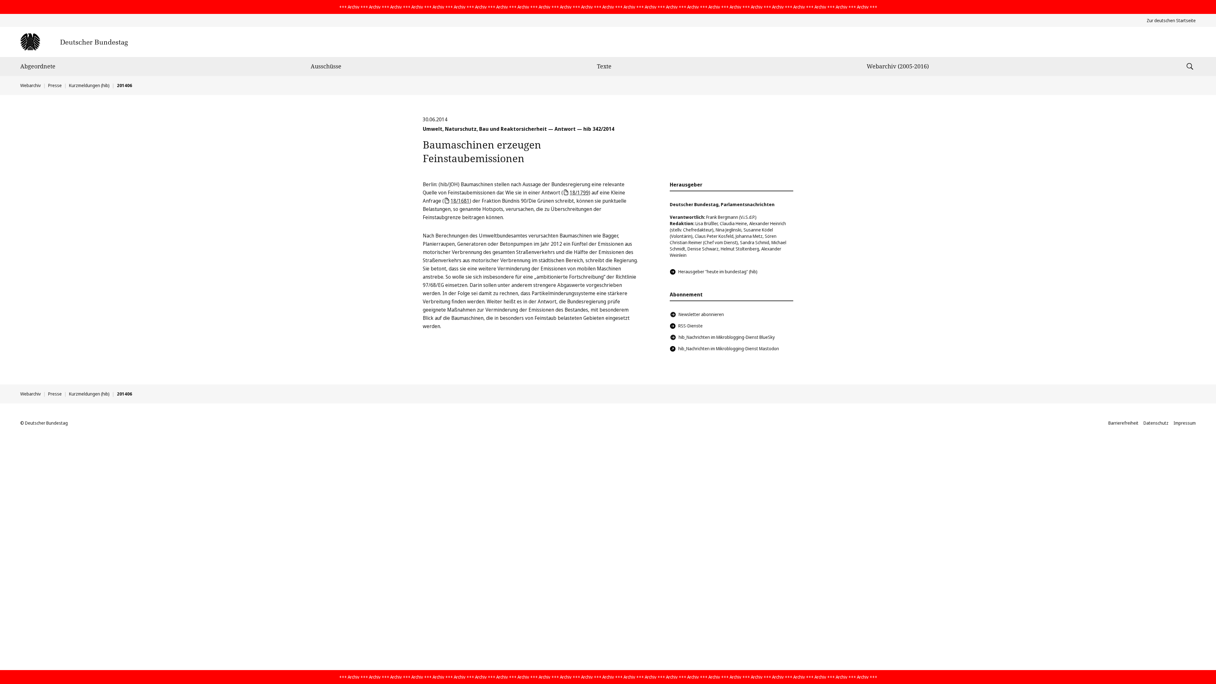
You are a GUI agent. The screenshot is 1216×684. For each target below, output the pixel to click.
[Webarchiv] (74, 42)
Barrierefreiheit (1123, 423)
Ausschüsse (326, 66)
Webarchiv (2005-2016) (898, 66)
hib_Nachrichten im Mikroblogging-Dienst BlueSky (727, 337)
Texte (604, 66)
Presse (55, 85)
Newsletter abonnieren (701, 314)
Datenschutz (1155, 423)
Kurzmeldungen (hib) (89, 85)
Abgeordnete (37, 66)
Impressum (1185, 423)
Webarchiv (30, 85)
